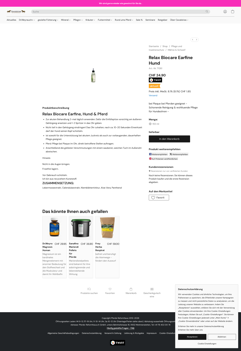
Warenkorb (131, 293)
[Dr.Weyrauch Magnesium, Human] (54, 228)
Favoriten (110, 293)
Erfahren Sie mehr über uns (190, 330)
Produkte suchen (89, 293)
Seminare (150, 19)
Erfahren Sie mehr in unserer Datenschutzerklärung (201, 326)
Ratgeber (162, 19)
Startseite (154, 46)
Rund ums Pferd (123, 19)
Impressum (152, 333)
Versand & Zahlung (112, 333)
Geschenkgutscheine (152, 295)
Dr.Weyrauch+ (26, 19)
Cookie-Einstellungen (169, 333)
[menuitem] (193, 40)
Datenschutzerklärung (92, 333)
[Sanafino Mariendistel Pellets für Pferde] (81, 228)
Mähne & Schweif (176, 49)
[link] (207, 342)
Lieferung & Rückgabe (134, 333)
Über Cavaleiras (178, 19)
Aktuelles (11, 19)
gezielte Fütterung (47, 19)
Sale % (139, 19)
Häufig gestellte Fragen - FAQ (120, 328)
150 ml (155, 123)
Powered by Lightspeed (120, 338)
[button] (16, 11)
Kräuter (90, 19)
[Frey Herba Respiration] (107, 228)
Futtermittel (104, 19)
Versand (153, 95)
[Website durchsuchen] (207, 11)
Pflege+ (77, 19)
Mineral (65, 19)
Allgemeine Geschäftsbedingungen (63, 333)
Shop (165, 46)
